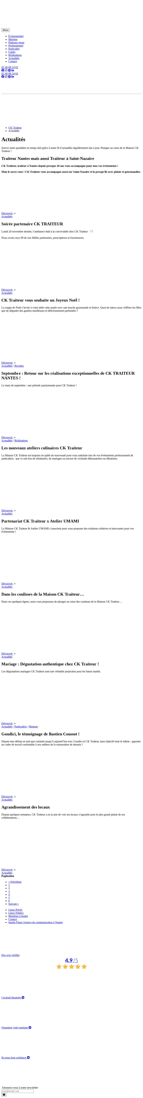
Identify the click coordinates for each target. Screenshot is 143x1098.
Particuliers (20, 726)
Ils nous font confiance (14, 1057)
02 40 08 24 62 (9, 67)
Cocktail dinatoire (11, 997)
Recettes (19, 365)
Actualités (6, 216)
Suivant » (13, 903)
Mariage (33, 726)
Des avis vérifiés (39, 958)
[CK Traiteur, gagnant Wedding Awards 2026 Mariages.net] (71, 102)
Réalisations (21, 440)
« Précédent (14, 881)
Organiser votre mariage (15, 1027)
